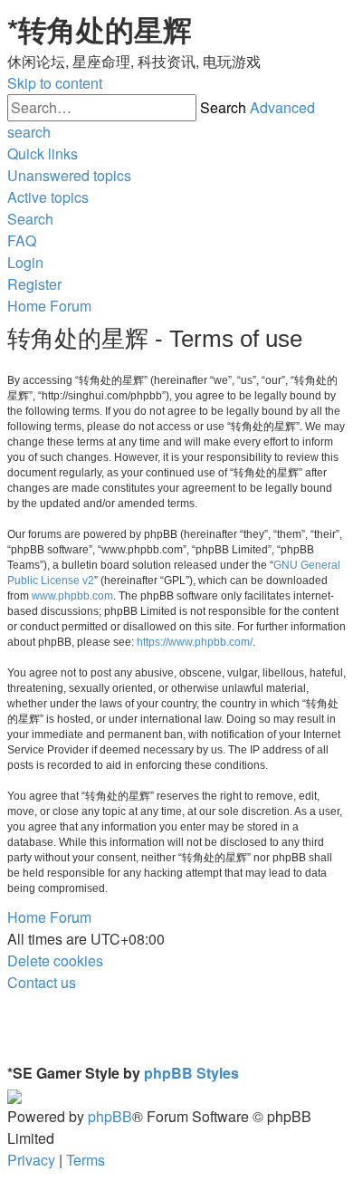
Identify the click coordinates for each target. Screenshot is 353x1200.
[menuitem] (69, 175)
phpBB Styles (191, 1072)
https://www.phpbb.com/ (195, 642)
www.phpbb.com (72, 596)
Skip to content (54, 82)
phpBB (110, 1116)
